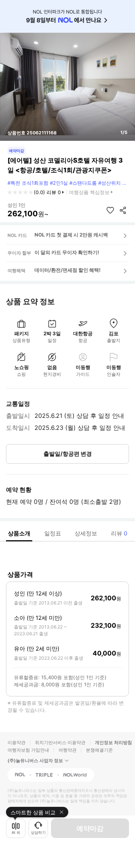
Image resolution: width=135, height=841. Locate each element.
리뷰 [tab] (119, 533)
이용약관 (17, 742)
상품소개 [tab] (19, 533)
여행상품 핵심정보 (89, 192)
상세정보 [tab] (86, 533)
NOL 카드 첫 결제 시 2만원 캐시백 (71, 235)
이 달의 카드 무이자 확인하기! (66, 252)
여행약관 (67, 750)
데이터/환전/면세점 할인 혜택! (67, 270)
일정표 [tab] (52, 533)
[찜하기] (110, 210)
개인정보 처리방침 (113, 742)
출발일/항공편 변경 (68, 453)
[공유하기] (123, 210)
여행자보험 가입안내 (28, 750)
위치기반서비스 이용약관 (60, 742)
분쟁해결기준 (99, 750)
